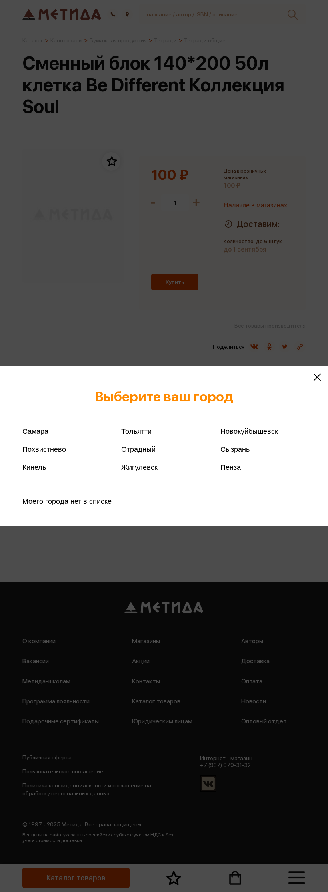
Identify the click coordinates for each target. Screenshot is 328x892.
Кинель (34, 467)
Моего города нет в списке (67, 501)
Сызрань (235, 449)
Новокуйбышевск (249, 431)
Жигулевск (139, 467)
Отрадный (138, 449)
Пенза (230, 467)
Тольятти (136, 431)
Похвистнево (44, 449)
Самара (35, 431)
